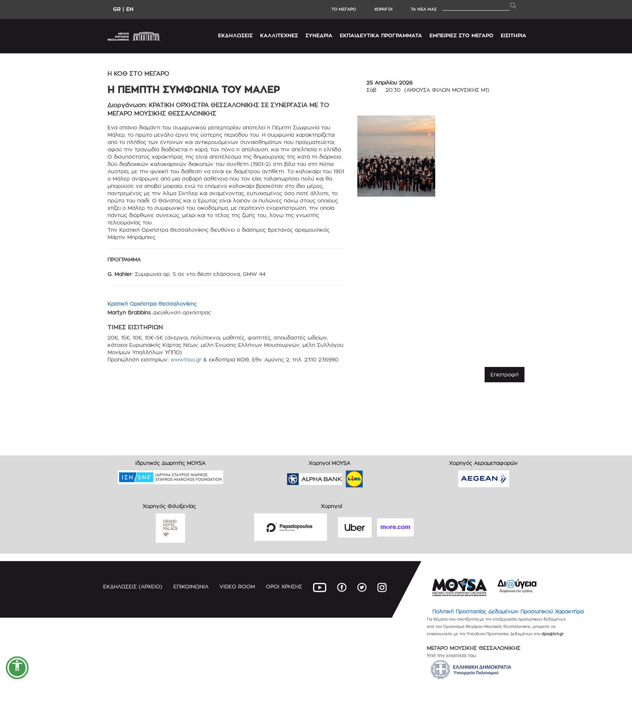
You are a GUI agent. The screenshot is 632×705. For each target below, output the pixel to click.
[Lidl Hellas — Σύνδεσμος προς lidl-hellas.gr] (344, 476)
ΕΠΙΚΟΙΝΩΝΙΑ (190, 586)
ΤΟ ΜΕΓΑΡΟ (343, 9)
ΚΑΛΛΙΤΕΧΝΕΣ (279, 35)
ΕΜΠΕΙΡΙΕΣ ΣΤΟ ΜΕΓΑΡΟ (461, 35)
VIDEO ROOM (237, 586)
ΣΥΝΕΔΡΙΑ (318, 35)
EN (129, 9)
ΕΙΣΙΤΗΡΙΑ (513, 35)
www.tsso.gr (186, 359)
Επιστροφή (504, 374)
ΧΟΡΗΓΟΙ (383, 9)
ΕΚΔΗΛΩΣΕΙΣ (235, 35)
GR (117, 9)
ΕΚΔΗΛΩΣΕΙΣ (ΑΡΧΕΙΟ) (132, 586)
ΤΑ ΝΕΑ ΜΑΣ (424, 9)
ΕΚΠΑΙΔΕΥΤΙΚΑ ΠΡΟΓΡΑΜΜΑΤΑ (381, 35)
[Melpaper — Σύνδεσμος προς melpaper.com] (375, 476)
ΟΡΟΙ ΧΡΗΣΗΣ (284, 586)
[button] (17, 668)
